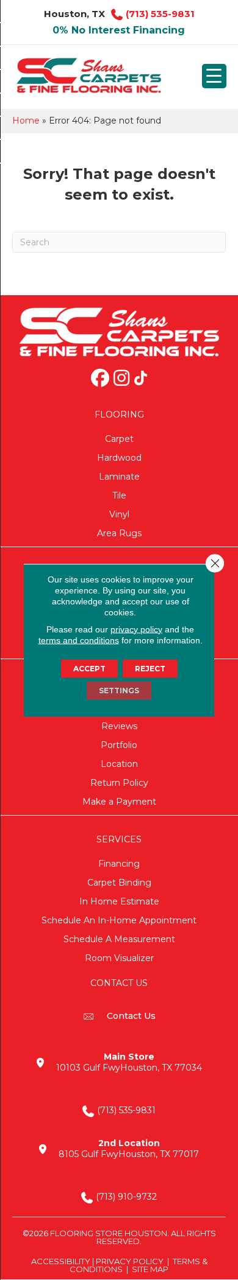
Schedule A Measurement (119, 939)
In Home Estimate (119, 901)
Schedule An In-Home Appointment (119, 920)
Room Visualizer (119, 958)
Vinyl (119, 514)
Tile (119, 495)
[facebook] (100, 379)
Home (26, 120)
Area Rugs (119, 533)
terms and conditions (78, 640)
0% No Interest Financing (118, 30)
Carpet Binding (119, 882)
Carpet (119, 438)
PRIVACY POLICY (130, 1261)
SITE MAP (150, 1269)
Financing (119, 863)
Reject (150, 668)
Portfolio (119, 745)
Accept (89, 668)
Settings (119, 689)
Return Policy (119, 782)
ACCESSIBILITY (60, 1261)
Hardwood (119, 457)
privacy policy (136, 629)
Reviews (119, 726)
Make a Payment (119, 801)
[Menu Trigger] (214, 76)
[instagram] (121, 379)
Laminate (119, 476)
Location (119, 763)
